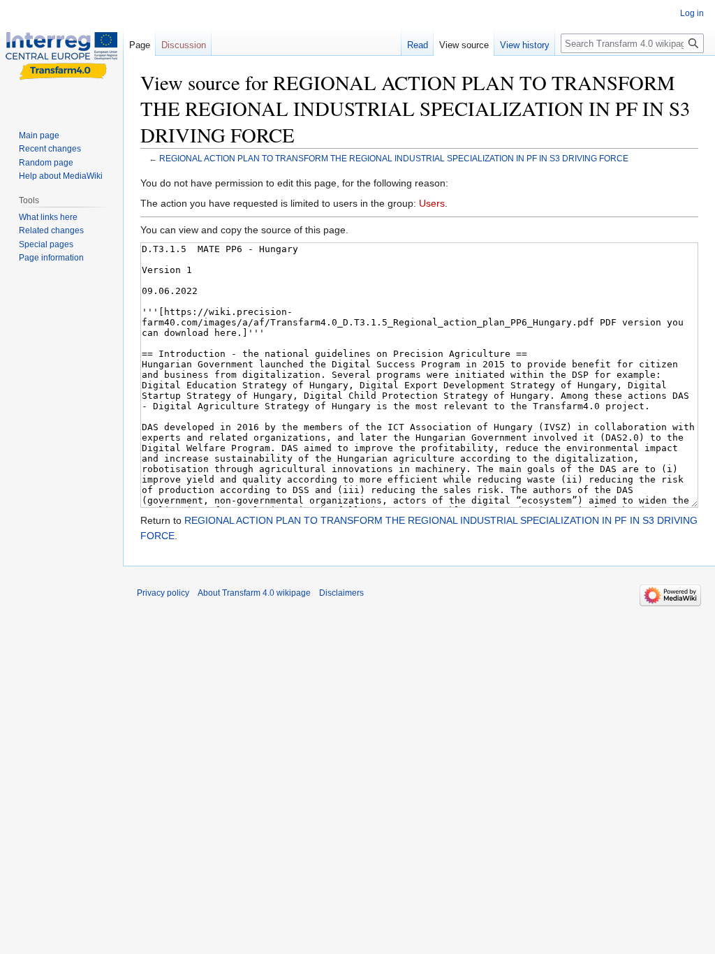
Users (432, 203)
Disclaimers (341, 593)
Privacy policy (163, 593)
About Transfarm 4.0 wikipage (254, 593)
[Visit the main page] (61, 56)
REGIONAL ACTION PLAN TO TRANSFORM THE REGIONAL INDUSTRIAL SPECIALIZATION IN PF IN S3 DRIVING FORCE (393, 158)
